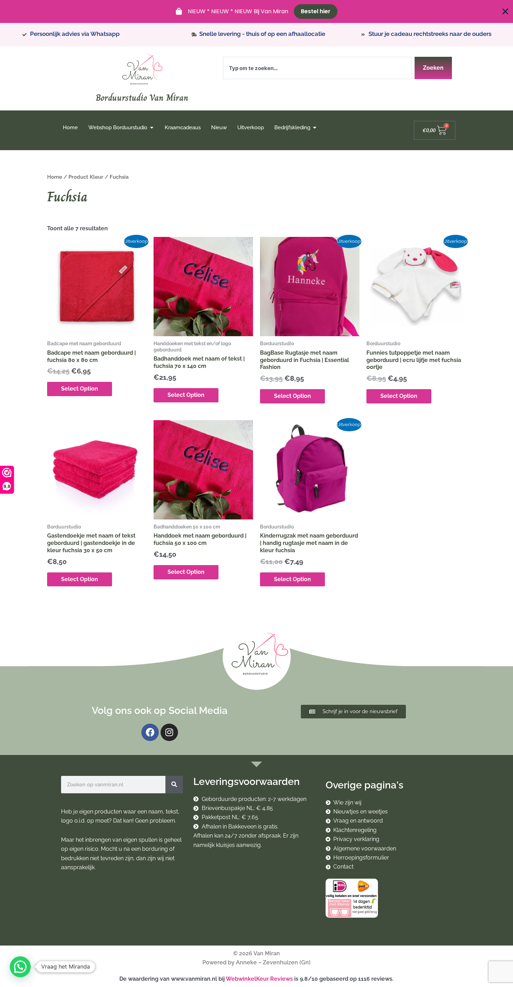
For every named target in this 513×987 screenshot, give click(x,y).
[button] (20, 966)
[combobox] (317, 68)
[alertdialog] (256, 11)
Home (54, 177)
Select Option (79, 388)
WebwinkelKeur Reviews (259, 979)
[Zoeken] (174, 784)
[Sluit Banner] (505, 11)
